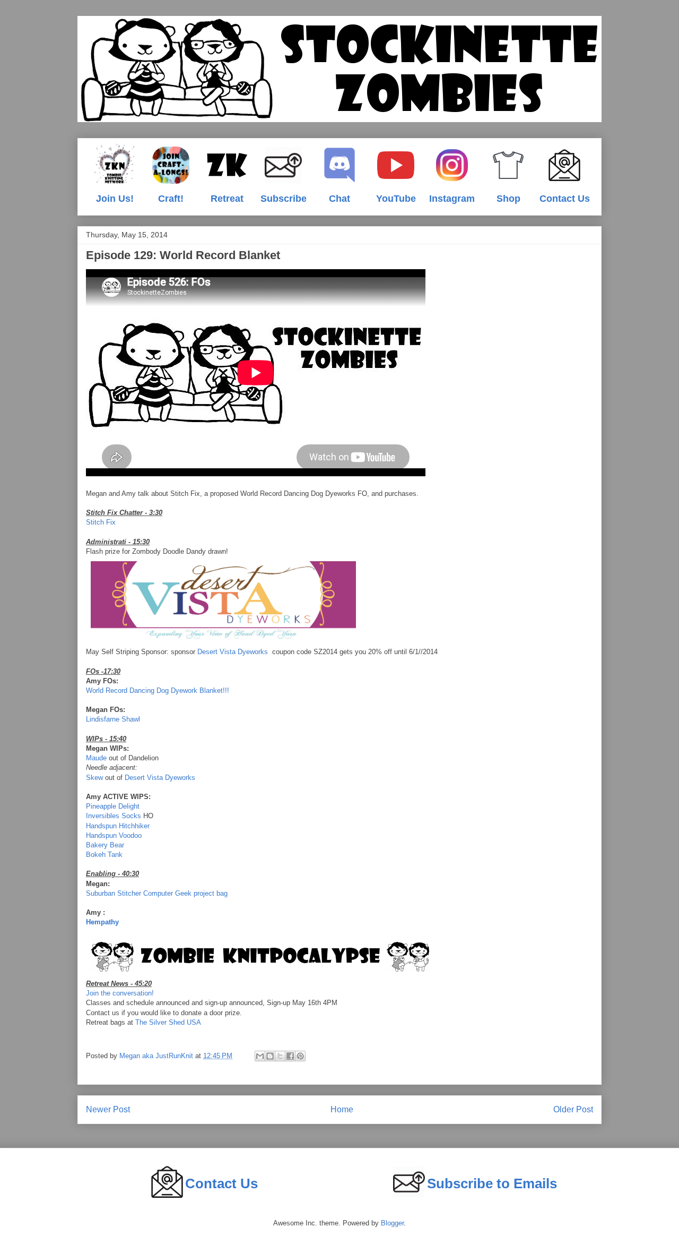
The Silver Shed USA (168, 1022)
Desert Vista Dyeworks (232, 652)
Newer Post (108, 1109)
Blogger (392, 1223)
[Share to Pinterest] (300, 1056)
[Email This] (260, 1056)
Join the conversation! (120, 993)
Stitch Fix (101, 522)
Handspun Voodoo (114, 835)
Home (341, 1109)
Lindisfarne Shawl (113, 719)
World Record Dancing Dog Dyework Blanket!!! (157, 690)
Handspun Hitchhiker (118, 826)
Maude (96, 758)
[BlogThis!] (270, 1056)
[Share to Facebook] (290, 1056)
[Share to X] (280, 1056)
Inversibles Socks (113, 816)
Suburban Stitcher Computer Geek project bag (157, 893)
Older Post (573, 1109)
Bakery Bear (105, 845)
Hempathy (102, 922)
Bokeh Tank (104, 855)
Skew (94, 778)
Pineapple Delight (113, 806)
